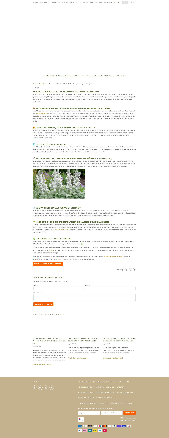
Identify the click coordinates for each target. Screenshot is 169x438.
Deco (77, 2)
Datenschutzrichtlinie (107, 382)
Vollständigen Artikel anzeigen (42, 364)
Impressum (128, 403)
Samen (71, 2)
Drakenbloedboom (40, 2)
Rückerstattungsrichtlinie (110, 403)
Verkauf (53, 2)
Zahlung (99, 392)
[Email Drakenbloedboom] (52, 387)
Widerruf (121, 387)
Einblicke (116, 2)
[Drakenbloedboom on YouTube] (40, 387)
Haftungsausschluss (87, 382)
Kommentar (37, 292)
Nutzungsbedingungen (87, 403)
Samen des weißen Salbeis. (61, 230)
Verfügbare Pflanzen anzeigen (47, 264)
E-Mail (87, 285)
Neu (59, 2)
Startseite (36, 84)
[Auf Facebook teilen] (126, 269)
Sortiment (83, 2)
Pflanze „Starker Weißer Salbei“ (112, 257)
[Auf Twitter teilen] (122, 269)
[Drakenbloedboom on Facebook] (35, 387)
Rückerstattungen (85, 392)
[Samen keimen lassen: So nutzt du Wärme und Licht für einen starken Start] (49, 326)
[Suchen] (131, 2)
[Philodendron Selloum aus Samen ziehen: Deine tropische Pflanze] (119, 326)
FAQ (128, 382)
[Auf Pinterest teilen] (130, 269)
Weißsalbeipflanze (41, 113)
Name (35, 285)
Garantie (100, 387)
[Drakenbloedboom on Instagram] (46, 387)
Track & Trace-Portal (125, 392)
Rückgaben (110, 387)
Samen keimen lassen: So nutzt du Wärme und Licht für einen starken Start (49, 341)
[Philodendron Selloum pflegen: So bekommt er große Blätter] (84, 326)
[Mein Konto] (129, 2)
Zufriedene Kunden (96, 2)
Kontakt (122, 382)
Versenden (109, 392)
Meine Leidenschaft (86, 387)
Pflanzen (65, 2)
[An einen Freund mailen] (134, 269)
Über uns (107, 2)
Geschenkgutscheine (105, 398)
